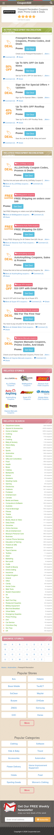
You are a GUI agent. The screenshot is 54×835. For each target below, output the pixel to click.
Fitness (8, 511)
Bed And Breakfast (13, 608)
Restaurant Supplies (13, 603)
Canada (9, 497)
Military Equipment (13, 605)
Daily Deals (10, 522)
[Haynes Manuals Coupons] (11, 405)
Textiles (8, 553)
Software (40, 743)
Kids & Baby (10, 445)
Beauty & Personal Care (15, 533)
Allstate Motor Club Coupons (43, 398)
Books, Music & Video (14, 519)
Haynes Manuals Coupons (10, 412)
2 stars (23, 16)
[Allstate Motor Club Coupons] (43, 392)
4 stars (30, 16)
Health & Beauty (12, 567)
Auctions (9, 517)
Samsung (40, 707)
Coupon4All (24, 3)
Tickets (8, 514)
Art (7, 594)
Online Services (12, 528)
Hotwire (40, 678)
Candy (8, 583)
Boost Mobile (14, 686)
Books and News (12, 500)
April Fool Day (11, 600)
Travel (8, 447)
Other (8, 580)
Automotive (10, 453)
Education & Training (13, 542)
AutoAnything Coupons (11, 398)
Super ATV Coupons (27, 398)
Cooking (9, 439)
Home (3, 667)
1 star (19, 16)
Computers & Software (14, 503)
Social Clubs (10, 586)
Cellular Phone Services (15, 539)
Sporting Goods (14, 782)
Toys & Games (11, 550)
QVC (14, 714)
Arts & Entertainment (13, 531)
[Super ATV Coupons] (27, 392)
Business (9, 536)
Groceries (9, 525)
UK (7, 630)
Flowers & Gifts (11, 544)
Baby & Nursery (11, 442)
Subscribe (43, 819)
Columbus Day (11, 625)
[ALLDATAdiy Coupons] (11, 378)
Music (8, 467)
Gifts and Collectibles (14, 458)
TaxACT (40, 686)
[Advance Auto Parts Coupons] (43, 378)
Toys (7, 597)
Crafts (8, 564)
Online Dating (11, 569)
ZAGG (14, 707)
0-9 (5, 644)
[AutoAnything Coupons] (11, 392)
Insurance (9, 572)
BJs (14, 678)
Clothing (9, 434)
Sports (8, 450)
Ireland (8, 578)
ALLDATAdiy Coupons (11, 384)
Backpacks (10, 472)
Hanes (40, 714)
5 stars (33, 16)
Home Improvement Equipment (38, 766)
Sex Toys (9, 628)
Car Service (10, 622)
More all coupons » (17, 183)
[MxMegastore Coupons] (27, 378)
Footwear (9, 492)
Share (20, 57)
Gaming (9, 483)
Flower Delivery (14, 766)
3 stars (26, 16)
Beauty (8, 436)
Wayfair (40, 693)
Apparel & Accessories (14, 428)
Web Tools (10, 589)
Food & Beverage (12, 508)
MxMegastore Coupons (27, 384)
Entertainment (11, 495)
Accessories (14, 758)
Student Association (13, 592)
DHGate (40, 700)
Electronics (10, 486)
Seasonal (9, 547)
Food (8, 461)
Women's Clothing (40, 782)
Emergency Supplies (13, 614)
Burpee (14, 700)
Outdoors (9, 489)
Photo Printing (11, 617)
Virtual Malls (10, 611)
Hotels (14, 774)
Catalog (9, 470)
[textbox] (19, 819)
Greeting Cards (11, 481)
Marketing (9, 558)
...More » (47, 53)
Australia (9, 506)
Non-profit (9, 561)
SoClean (14, 693)
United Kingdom (12, 575)
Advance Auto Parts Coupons (43, 384)
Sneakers (9, 478)
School (8, 475)
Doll (7, 619)
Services (9, 456)
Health (8, 464)
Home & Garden (12, 431)
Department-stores (13, 425)
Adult (8, 556)
